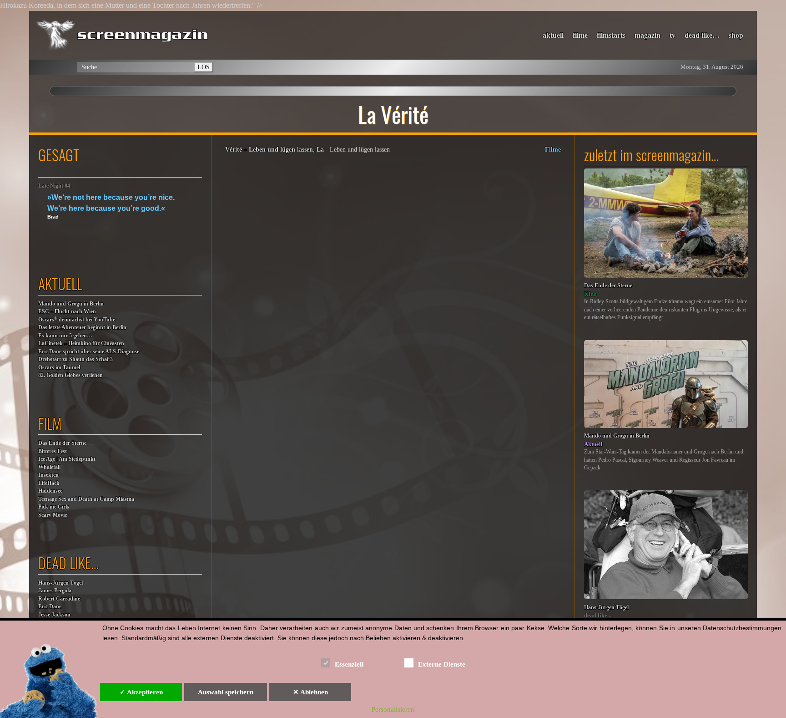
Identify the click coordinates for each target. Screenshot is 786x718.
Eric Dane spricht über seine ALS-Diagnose (88, 352)
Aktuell (593, 444)
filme (580, 35)
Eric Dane (49, 607)
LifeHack (49, 483)
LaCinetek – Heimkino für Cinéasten (81, 343)
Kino (590, 293)
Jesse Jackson (54, 615)
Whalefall (49, 467)
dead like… (702, 35)
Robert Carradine (59, 599)
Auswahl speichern (225, 692)
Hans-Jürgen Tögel (60, 583)
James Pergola (54, 591)
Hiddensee (50, 491)
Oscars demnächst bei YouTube (76, 319)
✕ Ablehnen (310, 692)
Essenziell (349, 664)
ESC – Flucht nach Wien (67, 312)
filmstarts (611, 35)
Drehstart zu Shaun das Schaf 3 (75, 359)
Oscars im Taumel (59, 368)
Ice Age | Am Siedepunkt (67, 459)
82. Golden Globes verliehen (70, 375)
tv (672, 35)
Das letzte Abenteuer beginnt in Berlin (82, 328)
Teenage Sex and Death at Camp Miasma (86, 499)
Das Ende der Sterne (62, 443)
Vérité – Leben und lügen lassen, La (274, 149)
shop (736, 35)
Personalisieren (393, 709)
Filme (553, 149)
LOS (203, 67)
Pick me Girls (53, 507)
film (50, 423)
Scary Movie (52, 515)
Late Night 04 (54, 186)
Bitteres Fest (52, 451)
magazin (647, 35)
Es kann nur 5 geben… (65, 336)
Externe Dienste (441, 664)
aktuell (553, 35)
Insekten (48, 475)
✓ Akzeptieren (141, 692)
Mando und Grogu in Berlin (71, 304)
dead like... (597, 615)
